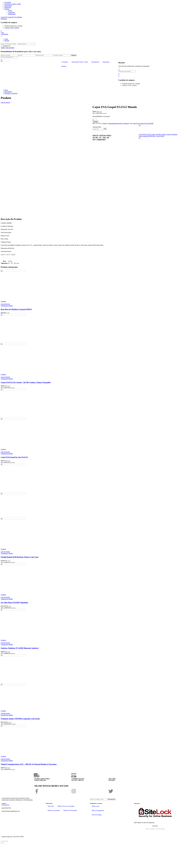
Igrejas (10, 10)
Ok (105, 129)
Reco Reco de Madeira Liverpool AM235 (16, 309)
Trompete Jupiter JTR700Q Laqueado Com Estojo (20, 719)
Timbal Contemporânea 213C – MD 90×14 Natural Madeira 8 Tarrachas (29, 764)
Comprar (95, 121)
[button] (118, 76)
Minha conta (95, 806)
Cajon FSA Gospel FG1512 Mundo (11, 17)
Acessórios (7, 2)
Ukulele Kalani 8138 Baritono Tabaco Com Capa (19, 557)
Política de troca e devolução (66, 806)
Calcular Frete (97, 127)
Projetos (6, 9)
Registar (6, 40)
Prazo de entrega (97, 814)
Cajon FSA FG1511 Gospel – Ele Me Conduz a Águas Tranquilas (26, 382)
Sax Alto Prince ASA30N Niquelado (14, 602)
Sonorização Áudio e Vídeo (12, 4)
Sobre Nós (51, 806)
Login (6, 39)
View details (4, 217)
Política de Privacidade (70, 810)
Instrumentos (8, 5)
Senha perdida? (9, 47)
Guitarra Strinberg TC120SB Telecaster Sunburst (19, 648)
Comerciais (11, 12)
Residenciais (11, 14)
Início (6, 90)
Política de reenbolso (54, 810)
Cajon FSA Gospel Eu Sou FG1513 (14, 457)
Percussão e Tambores (10, 93)
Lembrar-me (6, 46)
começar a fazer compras (11, 27)
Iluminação (7, 7)
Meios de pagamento (98, 810)
